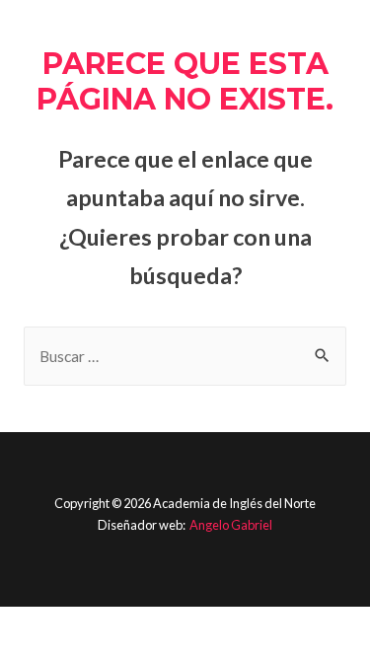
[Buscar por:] (185, 356)
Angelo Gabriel (230, 525)
